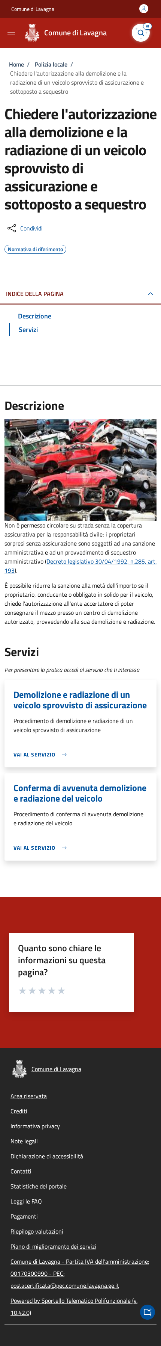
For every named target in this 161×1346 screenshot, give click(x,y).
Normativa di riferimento (35, 248)
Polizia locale (51, 64)
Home (16, 64)
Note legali (24, 1141)
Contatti (20, 1171)
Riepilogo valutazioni (36, 1231)
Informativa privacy (35, 1126)
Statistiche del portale (38, 1186)
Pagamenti (24, 1216)
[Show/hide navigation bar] (11, 32)
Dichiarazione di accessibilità (46, 1156)
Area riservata (28, 1095)
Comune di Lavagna (32, 9)
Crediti (18, 1111)
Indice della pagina (35, 293)
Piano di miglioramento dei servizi (53, 1246)
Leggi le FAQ (26, 1201)
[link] (41, 754)
